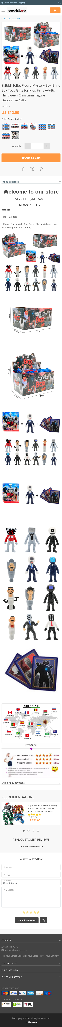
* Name (8, 867)
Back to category (11, 18)
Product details (10, 181)
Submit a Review (27, 920)
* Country (7, 881)
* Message (9, 889)
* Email (7, 875)
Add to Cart (32, 158)
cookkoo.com (31, 1022)
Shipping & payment (13, 782)
